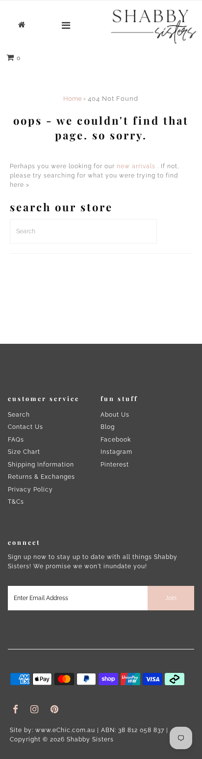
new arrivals (136, 166)
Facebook (116, 439)
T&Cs (16, 501)
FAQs (16, 439)
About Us (115, 414)
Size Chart (24, 451)
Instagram (116, 451)
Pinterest (115, 464)
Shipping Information (41, 464)
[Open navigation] (65, 25)
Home (72, 98)
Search (19, 414)
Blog (108, 427)
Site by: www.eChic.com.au (52, 730)
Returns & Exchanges (41, 476)
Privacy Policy (30, 489)
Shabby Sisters (90, 739)
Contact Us (25, 427)
